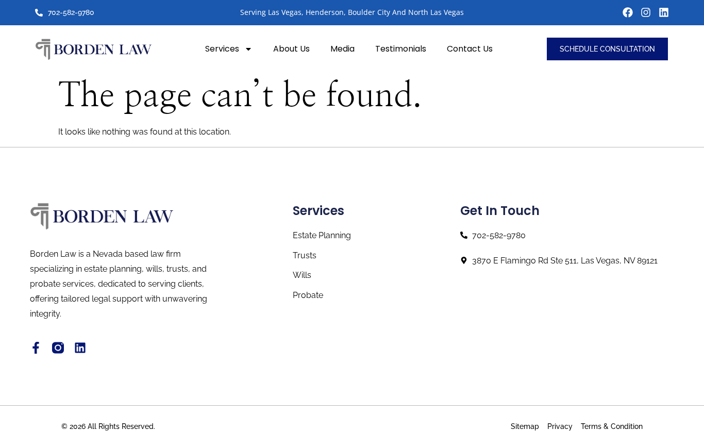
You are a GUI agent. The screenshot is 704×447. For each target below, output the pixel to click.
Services (222, 49)
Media (342, 49)
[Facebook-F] (36, 348)
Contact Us (470, 49)
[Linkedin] (664, 12)
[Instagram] (646, 12)
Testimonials (400, 49)
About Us (291, 49)
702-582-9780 (71, 12)
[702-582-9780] (39, 12)
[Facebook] (628, 12)
